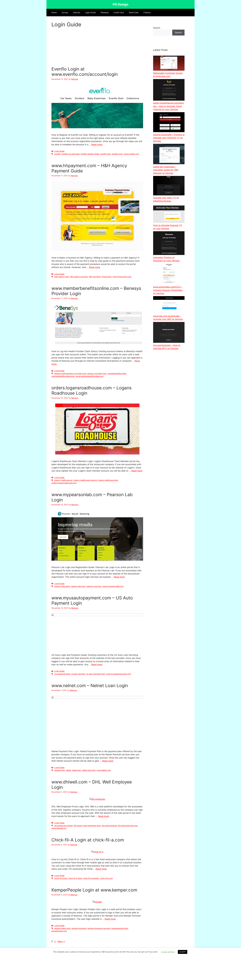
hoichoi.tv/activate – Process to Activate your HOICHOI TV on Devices (169, 137)
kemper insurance (79, 928)
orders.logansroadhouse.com (64, 483)
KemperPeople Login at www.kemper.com (94, 890)
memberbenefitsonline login (63, 376)
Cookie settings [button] (168, 952)
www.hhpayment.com (121, 277)
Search (156, 28)
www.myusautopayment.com (118, 674)
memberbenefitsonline (116, 373)
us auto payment (78, 674)
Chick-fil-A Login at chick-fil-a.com (87, 839)
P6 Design (120, 4)
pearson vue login (93, 586)
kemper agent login (62, 928)
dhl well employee (109, 826)
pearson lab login (78, 586)
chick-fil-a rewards (91, 878)
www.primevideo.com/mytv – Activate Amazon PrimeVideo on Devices (168, 290)
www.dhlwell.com (59, 828)
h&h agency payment (79, 277)
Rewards (105, 12)
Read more (96, 144)
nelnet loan (76, 770)
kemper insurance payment (98, 928)
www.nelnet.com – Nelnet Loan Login (89, 685)
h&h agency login (61, 277)
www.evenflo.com (131, 154)
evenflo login (105, 154)
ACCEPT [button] (182, 952)
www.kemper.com (59, 931)
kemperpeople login (119, 928)
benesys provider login (96, 373)
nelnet (68, 770)
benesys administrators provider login (70, 373)
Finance (146, 12)
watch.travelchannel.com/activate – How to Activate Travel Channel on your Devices (168, 106)
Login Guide (90, 12)
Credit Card (119, 12)
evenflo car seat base (71, 154)
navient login (59, 770)
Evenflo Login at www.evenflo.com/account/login (84, 71)
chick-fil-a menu (75, 878)
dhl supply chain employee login (87, 826)
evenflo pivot (117, 154)
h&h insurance (95, 277)
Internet (76, 12)
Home (54, 12)
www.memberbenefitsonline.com (90, 376)
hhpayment (106, 277)
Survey (65, 12)
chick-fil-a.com (106, 878)
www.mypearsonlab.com (113, 586)
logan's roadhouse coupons (85, 480)
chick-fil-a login (60, 878)
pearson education (62, 586)
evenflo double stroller (90, 154)
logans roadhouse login (108, 480)
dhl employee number (63, 826)
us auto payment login (95, 674)
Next (61, 941)
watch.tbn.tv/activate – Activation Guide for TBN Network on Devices (165, 170)
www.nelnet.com (104, 770)
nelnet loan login (89, 770)
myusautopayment (62, 674)
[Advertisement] (97, 47)
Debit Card (133, 12)
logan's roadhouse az (63, 480)
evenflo (57, 154)
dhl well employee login (128, 826)
